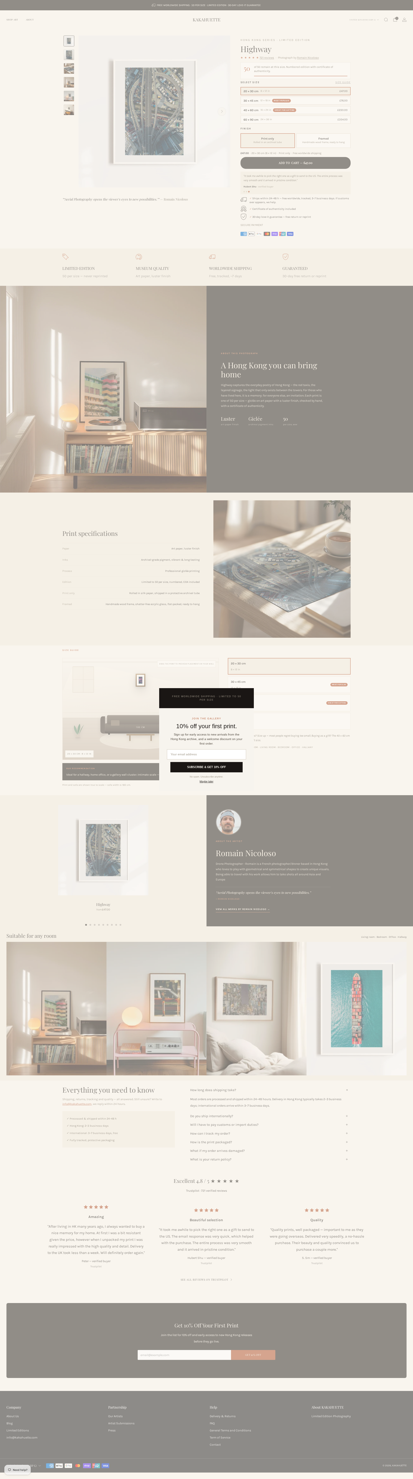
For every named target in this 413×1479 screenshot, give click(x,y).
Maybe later (206, 781)
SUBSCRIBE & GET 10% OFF (206, 767)
